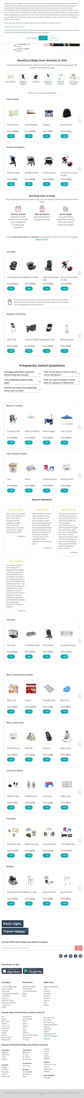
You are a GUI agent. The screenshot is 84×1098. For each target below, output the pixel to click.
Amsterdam (27, 1072)
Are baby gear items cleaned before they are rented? (19, 373)
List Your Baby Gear (9, 987)
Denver (4, 1035)
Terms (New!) (68, 1093)
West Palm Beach (51, 1036)
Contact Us (6, 1005)
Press (25, 993)
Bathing (47, 998)
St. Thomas (27, 1059)
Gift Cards (5, 991)
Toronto (5, 1074)
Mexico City (48, 1069)
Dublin (46, 1054)
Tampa (46, 1032)
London (47, 1049)
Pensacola (27, 1037)
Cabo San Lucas (50, 1065)
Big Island (5, 1021)
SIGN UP (78, 948)
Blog (24, 996)
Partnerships (27, 989)
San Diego (48, 1020)
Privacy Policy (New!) (39, 1093)
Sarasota (47, 1027)
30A (3, 1017)
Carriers (46, 1000)
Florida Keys (27, 1017)
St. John (26, 1055)
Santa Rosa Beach (51, 1025)
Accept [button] (43, 38)
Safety (46, 1005)
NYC (24, 1028)
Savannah (47, 1029)
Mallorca (47, 1058)
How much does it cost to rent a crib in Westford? (60, 373)
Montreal (5, 1072)
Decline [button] (53, 38)
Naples (25, 1026)
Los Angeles (27, 1019)
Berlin (25, 1076)
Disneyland (6, 1040)
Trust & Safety (7, 989)
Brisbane (5, 1052)
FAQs (4, 1007)
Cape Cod (5, 1026)
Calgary (4, 1067)
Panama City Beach (30, 1035)
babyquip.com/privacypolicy (14, 26)
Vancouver (6, 1076)
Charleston (6, 1028)
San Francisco (49, 1022)
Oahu (25, 1030)
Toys (45, 1003)
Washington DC (50, 1034)
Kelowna (5, 1070)
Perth (4, 1057)
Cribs (45, 989)
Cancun (46, 1067)
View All (47, 1039)
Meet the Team (8, 1000)
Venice (46, 1056)
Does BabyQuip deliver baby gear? (18, 381)
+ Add (11, 136)
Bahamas (26, 1052)
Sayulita (47, 1071)
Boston (4, 1024)
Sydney (4, 1059)
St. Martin (26, 1057)
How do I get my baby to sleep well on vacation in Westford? (59, 381)
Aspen (4, 1019)
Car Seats (47, 993)
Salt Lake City (49, 1018)
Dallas (4, 1033)
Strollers (47, 991)
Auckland (47, 1078)
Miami (25, 1024)
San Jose (26, 1066)
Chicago (5, 1030)
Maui (24, 1021)
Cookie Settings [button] (31, 38)
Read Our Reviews (9, 1003)
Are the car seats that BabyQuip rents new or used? (20, 389)
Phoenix (26, 1040)
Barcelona (26, 1074)
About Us (5, 998)
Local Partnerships (30, 991)
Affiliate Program (29, 987)
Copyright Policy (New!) (55, 1093)
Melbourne (6, 1055)
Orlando (26, 1033)
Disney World (7, 1037)
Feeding (47, 996)
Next (79, 120)
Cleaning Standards (51, 987)
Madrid (46, 1051)
